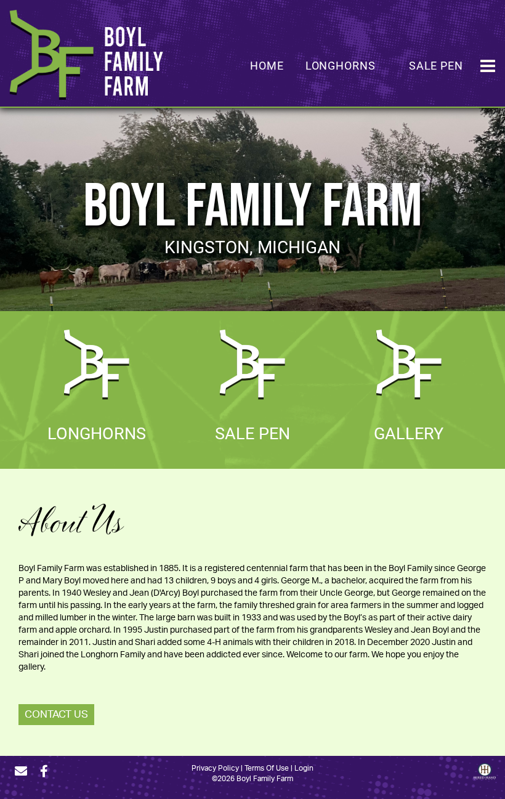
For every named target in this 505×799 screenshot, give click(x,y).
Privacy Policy (215, 768)
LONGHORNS (96, 432)
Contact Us (56, 714)
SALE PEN (252, 432)
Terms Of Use (266, 768)
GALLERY (408, 432)
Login (303, 768)
